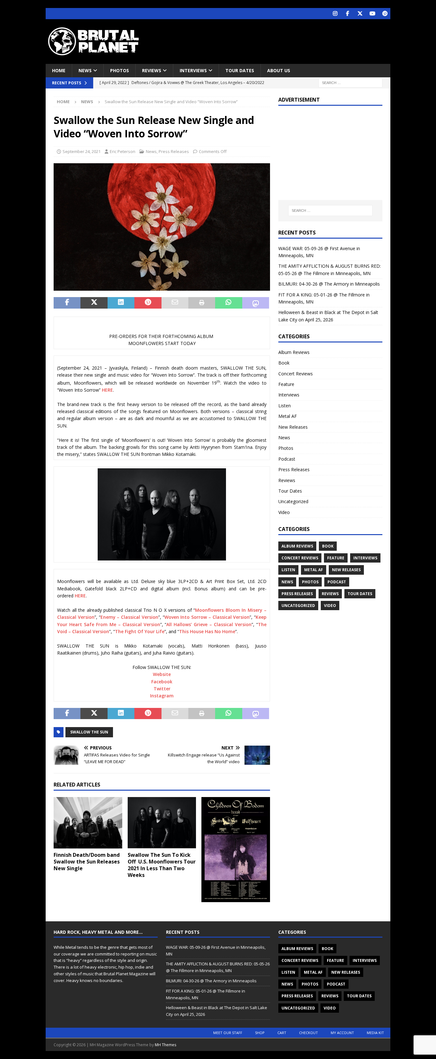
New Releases (293, 427)
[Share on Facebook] (67, 303)
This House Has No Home (207, 631)
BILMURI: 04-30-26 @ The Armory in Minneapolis (329, 284)
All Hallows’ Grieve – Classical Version (209, 624)
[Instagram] (335, 13)
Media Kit (375, 1032)
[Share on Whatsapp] (228, 303)
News (85, 70)
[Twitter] (359, 13)
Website (162, 674)
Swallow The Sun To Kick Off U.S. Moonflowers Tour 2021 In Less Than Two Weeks (162, 864)
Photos (119, 70)
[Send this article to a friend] (175, 303)
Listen (284, 406)
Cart (281, 1032)
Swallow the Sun (89, 732)
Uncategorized (293, 501)
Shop (260, 1032)
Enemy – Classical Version (129, 617)
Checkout (308, 1032)
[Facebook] (347, 13)
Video (284, 512)
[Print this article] (201, 303)
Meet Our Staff (227, 1032)
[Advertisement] (279, 40)
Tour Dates (239, 70)
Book (283, 363)
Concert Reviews (295, 374)
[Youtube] (372, 13)
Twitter (162, 689)
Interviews (193, 70)
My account (342, 1032)
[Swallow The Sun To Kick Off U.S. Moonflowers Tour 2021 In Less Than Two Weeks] (162, 822)
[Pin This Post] (147, 303)
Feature (286, 384)
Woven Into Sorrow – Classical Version (207, 617)
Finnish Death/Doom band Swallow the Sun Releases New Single (87, 861)
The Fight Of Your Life (139, 631)
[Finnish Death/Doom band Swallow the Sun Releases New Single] (88, 822)
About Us (278, 70)
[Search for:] (350, 83)
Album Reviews (294, 352)
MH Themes (165, 1044)
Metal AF (287, 416)
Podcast (286, 459)
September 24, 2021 (82, 151)
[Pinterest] (384, 13)
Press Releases (174, 151)
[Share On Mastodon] (255, 303)
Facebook (161, 682)
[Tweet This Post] (93, 303)
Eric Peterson (122, 151)
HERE (107, 390)
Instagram (162, 696)
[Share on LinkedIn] (121, 303)
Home (58, 70)
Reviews (151, 70)
